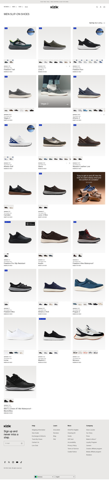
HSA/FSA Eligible (73, 430)
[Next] (69, 66)
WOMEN (6, 7)
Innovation (56, 430)
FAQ (54, 439)
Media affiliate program (93, 452)
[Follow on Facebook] (5, 462)
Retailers (89, 455)
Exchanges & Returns (39, 436)
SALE (26, 7)
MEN (13, 7)
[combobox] (44, 476)
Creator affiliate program (94, 448)
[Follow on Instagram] (13, 462)
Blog (54, 436)
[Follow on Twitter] (9, 462)
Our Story (89, 433)
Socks (70, 436)
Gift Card (70, 439)
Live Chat (35, 445)
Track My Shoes (37, 439)
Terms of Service (73, 448)
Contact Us (35, 442)
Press (88, 436)
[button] (6, 62)
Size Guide (35, 433)
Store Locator (90, 430)
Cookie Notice (72, 452)
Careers (88, 445)
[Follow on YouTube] (17, 462)
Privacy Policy (72, 445)
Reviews (56, 433)
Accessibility (72, 442)
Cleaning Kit (71, 433)
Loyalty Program (91, 442)
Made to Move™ (91, 439)
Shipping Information (38, 430)
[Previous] (66, 66)
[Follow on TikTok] (21, 462)
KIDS (20, 7)
